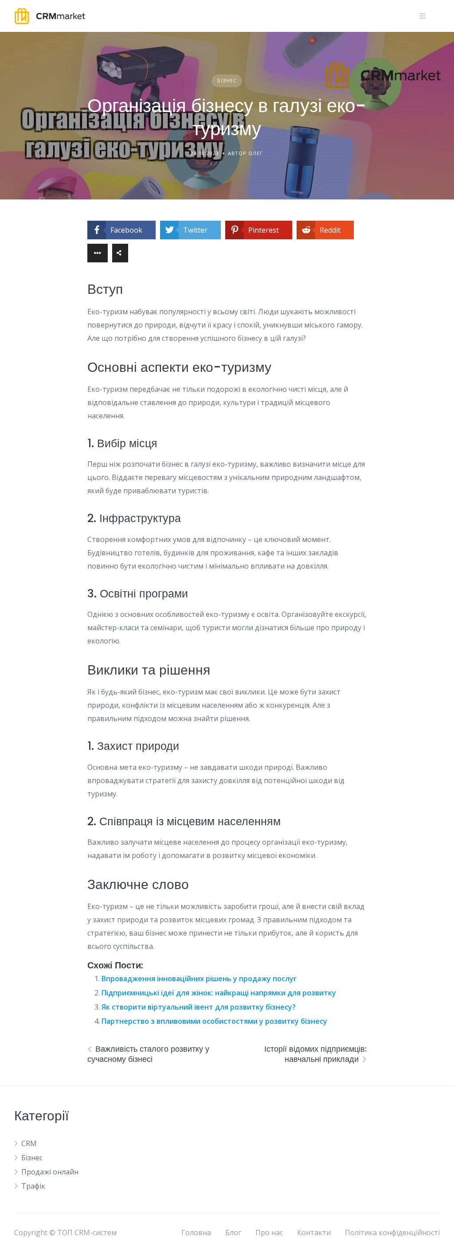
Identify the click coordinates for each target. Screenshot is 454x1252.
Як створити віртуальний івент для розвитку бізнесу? (199, 1007)
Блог (233, 1232)
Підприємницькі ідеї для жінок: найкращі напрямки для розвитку (219, 993)
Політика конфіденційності (392, 1232)
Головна (196, 1232)
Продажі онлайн (49, 1172)
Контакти (314, 1232)
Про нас (269, 1232)
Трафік (33, 1186)
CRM (29, 1143)
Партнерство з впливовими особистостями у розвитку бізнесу (214, 1021)
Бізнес (227, 80)
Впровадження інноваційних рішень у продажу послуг (199, 978)
